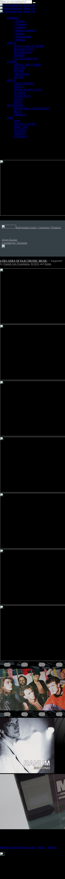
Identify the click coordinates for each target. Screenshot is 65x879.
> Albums (19, 21)
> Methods (20, 39)
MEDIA (11, 80)
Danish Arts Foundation (16, 263)
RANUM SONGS (24, 49)
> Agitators (20, 27)
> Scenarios (20, 24)
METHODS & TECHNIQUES (31, 108)
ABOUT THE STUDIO (27, 64)
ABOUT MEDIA (24, 83)
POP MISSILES (23, 52)
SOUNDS (19, 92)
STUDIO (12, 61)
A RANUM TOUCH (26, 58)
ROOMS (19, 71)
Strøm (48, 263)
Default (52, 847)
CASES (18, 99)
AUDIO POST (22, 95)
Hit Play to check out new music (18, 847)
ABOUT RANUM (24, 124)
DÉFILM (19, 55)
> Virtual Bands (22, 36)
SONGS (11, 42)
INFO (10, 117)
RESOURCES (15, 105)
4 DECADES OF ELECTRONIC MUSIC (23, 260)
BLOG (18, 111)
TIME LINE (21, 127)
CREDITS (20, 133)
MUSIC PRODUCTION (28, 89)
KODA (35, 263)
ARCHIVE (20, 114)
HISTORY (20, 67)
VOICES (19, 86)
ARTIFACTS (21, 74)
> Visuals (19, 33)
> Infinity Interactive (25, 30)
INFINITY (13, 17)
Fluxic (41, 847)
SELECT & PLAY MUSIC (29, 46)
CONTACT (20, 136)
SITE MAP (20, 130)
